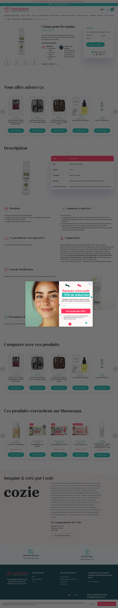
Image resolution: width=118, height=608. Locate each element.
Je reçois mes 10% (76, 311)
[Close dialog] (90, 283)
